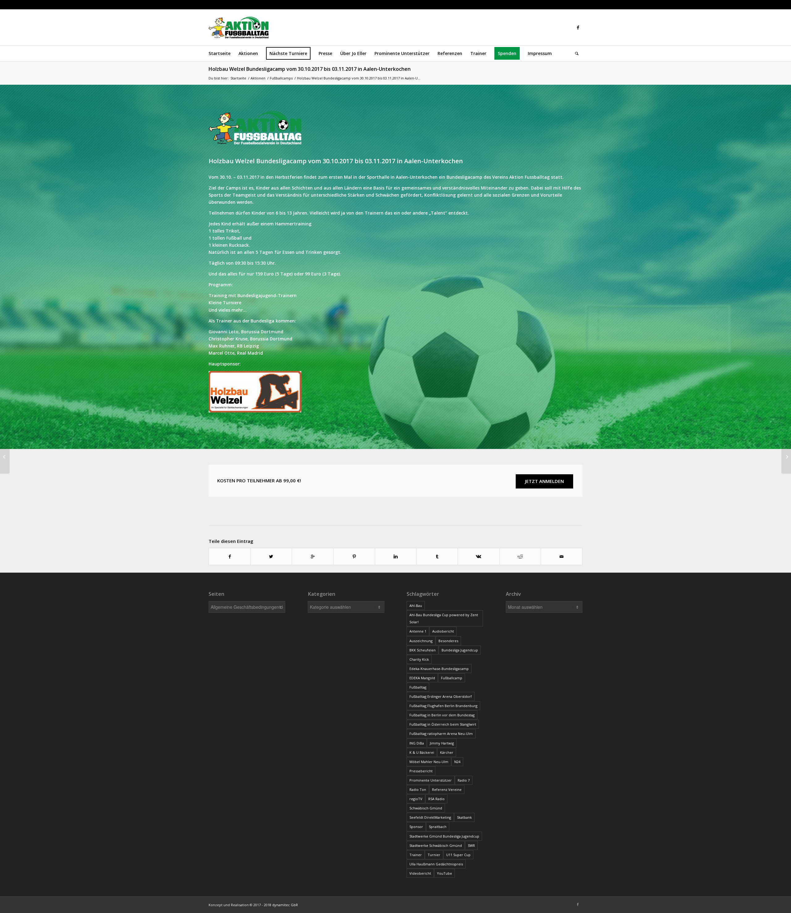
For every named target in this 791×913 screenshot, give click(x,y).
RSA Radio (436, 798)
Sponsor (416, 826)
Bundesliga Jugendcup (460, 650)
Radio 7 (464, 780)
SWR (471, 845)
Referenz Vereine (447, 789)
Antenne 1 (417, 631)
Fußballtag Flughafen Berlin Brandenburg (443, 705)
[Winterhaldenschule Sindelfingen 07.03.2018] (786, 457)
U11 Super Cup (458, 854)
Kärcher (446, 752)
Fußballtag (417, 687)
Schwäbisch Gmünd (425, 808)
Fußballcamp (451, 678)
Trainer (415, 854)
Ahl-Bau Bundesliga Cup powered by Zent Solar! (443, 618)
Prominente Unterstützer (430, 780)
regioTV (415, 798)
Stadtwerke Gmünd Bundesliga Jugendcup (444, 836)
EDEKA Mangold (422, 678)
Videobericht (420, 873)
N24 (457, 761)
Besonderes (448, 640)
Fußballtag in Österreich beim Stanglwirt (442, 724)
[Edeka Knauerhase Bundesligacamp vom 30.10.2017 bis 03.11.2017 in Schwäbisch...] (5, 457)
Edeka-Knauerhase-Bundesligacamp (439, 668)
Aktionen (258, 78)
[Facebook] (577, 27)
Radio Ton (417, 789)
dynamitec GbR (285, 904)
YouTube (444, 873)
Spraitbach (437, 826)
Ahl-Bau (415, 605)
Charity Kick (419, 659)
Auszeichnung (421, 640)
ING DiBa (416, 743)
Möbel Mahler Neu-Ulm (428, 761)
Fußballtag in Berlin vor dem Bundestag (442, 715)
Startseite (238, 78)
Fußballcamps (281, 78)
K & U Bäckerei (421, 752)
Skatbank (464, 817)
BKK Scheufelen (422, 650)
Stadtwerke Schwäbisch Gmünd (435, 845)
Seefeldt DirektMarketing (430, 817)
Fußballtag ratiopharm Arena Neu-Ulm (441, 733)
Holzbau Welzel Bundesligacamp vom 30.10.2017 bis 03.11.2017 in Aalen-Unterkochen (310, 69)
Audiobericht (443, 631)
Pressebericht (421, 771)
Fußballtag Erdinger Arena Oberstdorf (440, 696)
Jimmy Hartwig (442, 743)
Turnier (434, 854)
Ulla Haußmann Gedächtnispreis (436, 864)
